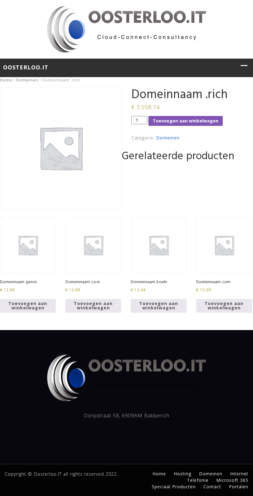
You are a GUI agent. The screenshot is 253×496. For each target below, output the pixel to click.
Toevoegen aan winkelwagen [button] (27, 305)
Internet (239, 474)
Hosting (182, 474)
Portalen (238, 487)
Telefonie (198, 480)
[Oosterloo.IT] (126, 28)
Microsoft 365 (232, 480)
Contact (212, 487)
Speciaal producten (174, 487)
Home (6, 80)
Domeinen (27, 80)
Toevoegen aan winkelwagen (185, 121)
